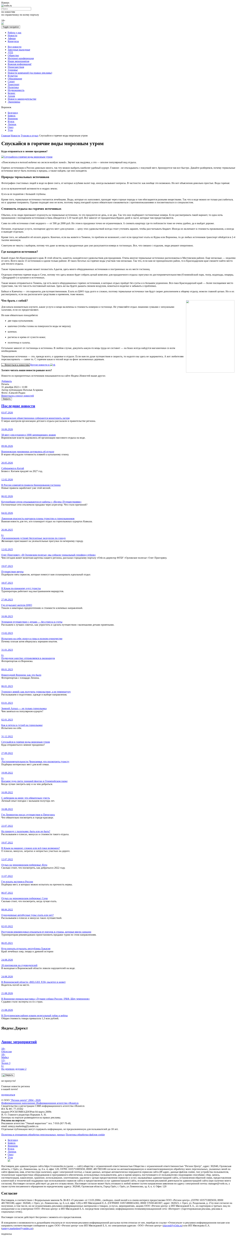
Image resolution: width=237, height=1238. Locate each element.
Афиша (12, 38)
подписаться (8, 1094)
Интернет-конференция (21, 58)
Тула (10, 130)
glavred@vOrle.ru (172, 1225)
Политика (13, 87)
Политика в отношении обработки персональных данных (33, 1134)
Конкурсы (13, 41)
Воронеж (13, 118)
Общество (13, 55)
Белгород (13, 112)
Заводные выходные (19, 49)
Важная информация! (19, 64)
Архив (11, 96)
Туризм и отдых (29, 135)
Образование (15, 78)
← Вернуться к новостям (15, 364)
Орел (10, 127)
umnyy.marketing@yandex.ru (17, 1228)
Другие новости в (40, 364)
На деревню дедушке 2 (13, 1067)
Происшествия (16, 67)
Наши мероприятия (18, 61)
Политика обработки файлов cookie (85, 1134)
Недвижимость (16, 90)
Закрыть (7, 399)
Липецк (12, 124)
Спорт (11, 81)
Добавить (6, 381)
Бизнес (11, 93)
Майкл (5, 1056)
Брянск (11, 115)
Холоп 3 (5, 1061)
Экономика (14, 101)
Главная (5, 135)
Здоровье (13, 70)
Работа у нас (14, 32)
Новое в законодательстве (22, 99)
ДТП (10, 52)
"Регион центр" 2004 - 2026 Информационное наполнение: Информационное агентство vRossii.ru (40, 1101)
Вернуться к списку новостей (17, 395)
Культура (13, 75)
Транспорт (13, 84)
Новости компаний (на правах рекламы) (30, 72)
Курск (11, 121)
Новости (12, 35)
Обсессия (6, 1050)
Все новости (14, 46)
